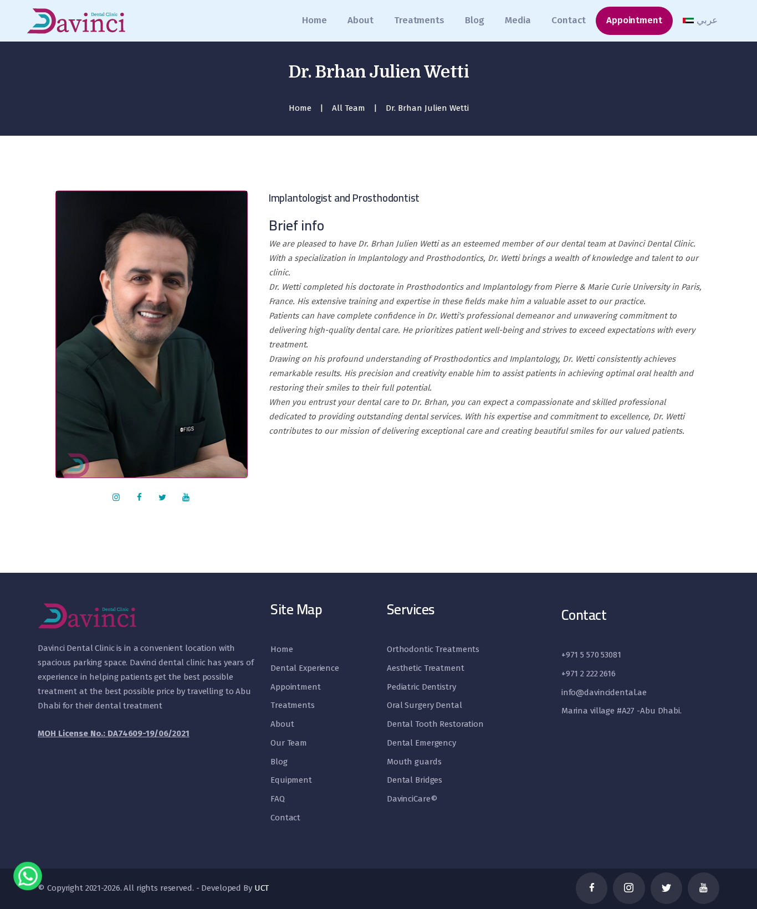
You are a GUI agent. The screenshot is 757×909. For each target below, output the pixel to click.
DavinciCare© (412, 799)
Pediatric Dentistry (421, 687)
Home (300, 108)
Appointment (295, 687)
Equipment (291, 780)
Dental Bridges (414, 780)
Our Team (288, 743)
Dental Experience (304, 668)
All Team (348, 108)
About (282, 724)
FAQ (277, 799)
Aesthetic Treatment (425, 668)
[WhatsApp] (27, 876)
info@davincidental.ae (604, 692)
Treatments (292, 705)
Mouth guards (414, 762)
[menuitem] (700, 20)
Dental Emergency (421, 743)
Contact (285, 818)
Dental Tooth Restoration (435, 724)
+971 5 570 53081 (591, 655)
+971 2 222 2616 (588, 674)
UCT (261, 888)
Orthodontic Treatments (433, 649)
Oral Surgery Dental (424, 705)
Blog (278, 762)
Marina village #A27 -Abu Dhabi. (621, 711)
